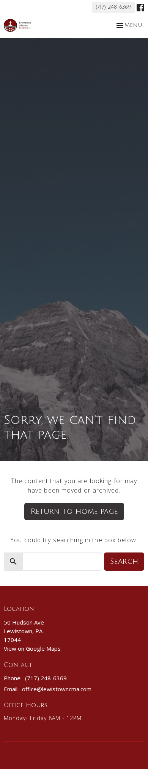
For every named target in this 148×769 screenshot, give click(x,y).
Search (124, 561)
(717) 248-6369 (113, 7)
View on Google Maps (32, 648)
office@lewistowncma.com (56, 689)
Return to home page (74, 511)
